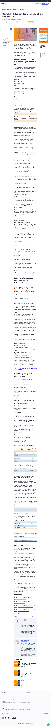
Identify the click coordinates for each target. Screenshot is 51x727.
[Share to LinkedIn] (45, 55)
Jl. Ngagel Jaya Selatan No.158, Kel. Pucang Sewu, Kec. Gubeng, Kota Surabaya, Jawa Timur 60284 (16, 702)
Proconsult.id (30, 655)
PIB (25, 319)
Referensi (4, 47)
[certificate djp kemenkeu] (39, 1)
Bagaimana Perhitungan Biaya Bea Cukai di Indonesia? (6, 39)
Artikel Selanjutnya (32, 616)
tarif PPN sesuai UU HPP (24, 307)
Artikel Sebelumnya (19, 616)
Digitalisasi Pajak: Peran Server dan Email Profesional (29, 682)
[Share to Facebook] (41, 57)
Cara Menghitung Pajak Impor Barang (6, 43)
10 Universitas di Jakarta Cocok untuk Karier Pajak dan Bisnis (28, 664)
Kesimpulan (4, 45)
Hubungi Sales (38, 3)
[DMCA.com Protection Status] (14, 718)
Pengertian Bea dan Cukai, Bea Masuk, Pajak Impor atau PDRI (6, 36)
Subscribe (43, 49)
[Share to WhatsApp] (43, 55)
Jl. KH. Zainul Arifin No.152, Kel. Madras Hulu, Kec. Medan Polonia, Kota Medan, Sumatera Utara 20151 (16, 709)
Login (32, 3)
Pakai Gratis (46, 3)
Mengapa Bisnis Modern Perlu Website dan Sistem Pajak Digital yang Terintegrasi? (28, 673)
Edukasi (3, 11)
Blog (5, 9)
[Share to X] (41, 55)
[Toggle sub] (11, 35)
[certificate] (44, 1)
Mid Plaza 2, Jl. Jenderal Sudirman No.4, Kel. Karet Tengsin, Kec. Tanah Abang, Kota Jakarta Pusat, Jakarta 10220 (18, 699)
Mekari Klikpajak (32, 51)
